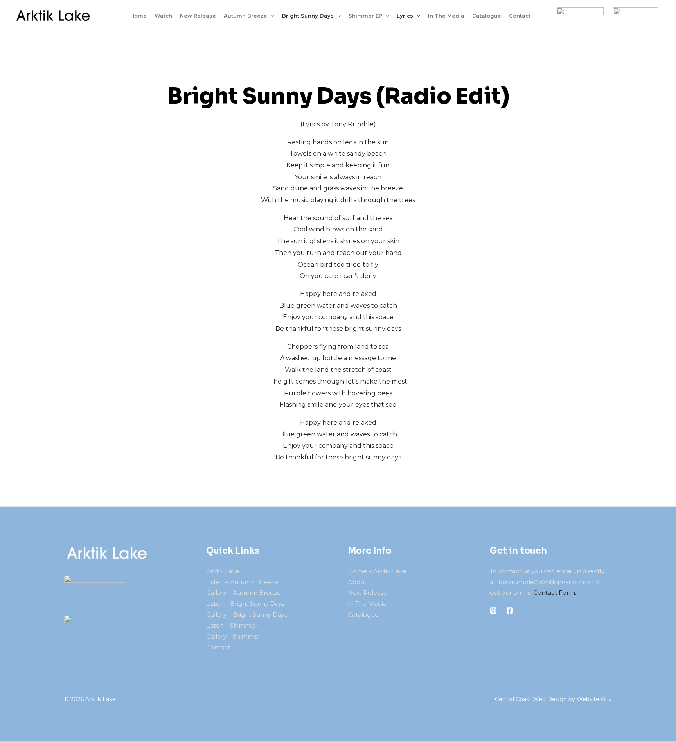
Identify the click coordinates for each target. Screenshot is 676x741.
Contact (218, 647)
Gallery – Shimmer (233, 636)
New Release (367, 592)
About (357, 582)
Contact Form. (554, 592)
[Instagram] (493, 610)
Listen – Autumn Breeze (242, 582)
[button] (270, 15)
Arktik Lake (222, 571)
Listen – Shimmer (231, 625)
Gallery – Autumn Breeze (243, 592)
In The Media (367, 603)
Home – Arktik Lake (377, 571)
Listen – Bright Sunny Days (245, 603)
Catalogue (363, 614)
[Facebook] (509, 610)
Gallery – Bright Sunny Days (246, 614)
